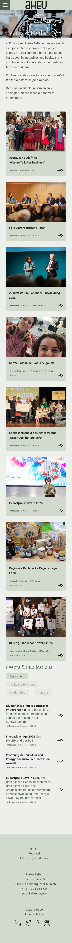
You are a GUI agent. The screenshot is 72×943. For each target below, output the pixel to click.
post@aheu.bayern (34, 893)
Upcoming (17, 676)
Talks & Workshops (22, 684)
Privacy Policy (34, 914)
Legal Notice (34, 909)
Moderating (17, 692)
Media (43, 692)
